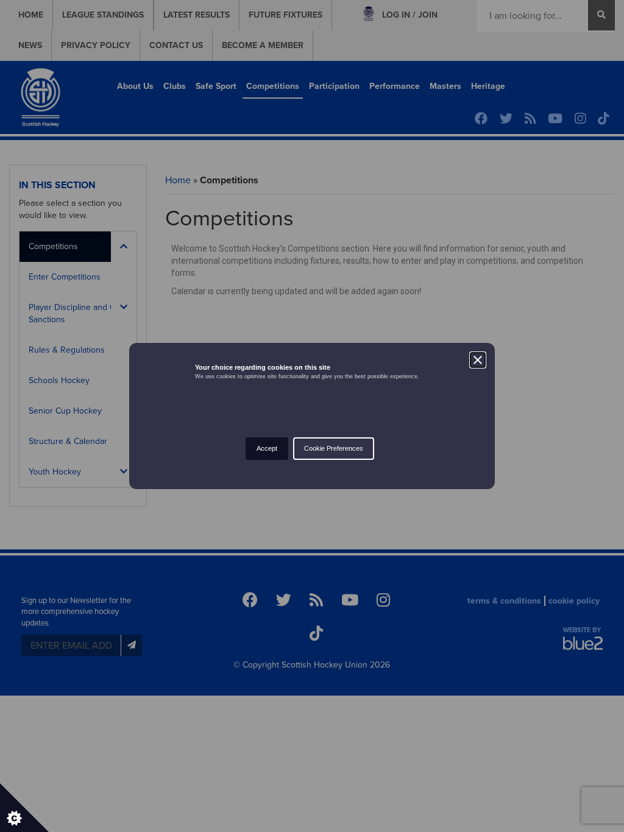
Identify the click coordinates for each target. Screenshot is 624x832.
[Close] (477, 360)
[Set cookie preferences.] (24, 807)
